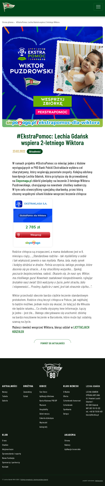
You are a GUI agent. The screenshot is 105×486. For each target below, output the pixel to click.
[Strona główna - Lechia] (8, 8)
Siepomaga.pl (24, 181)
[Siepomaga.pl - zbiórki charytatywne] (52, 222)
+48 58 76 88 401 (95, 411)
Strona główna (7, 22)
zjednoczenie (99, 480)
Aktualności (34, 151)
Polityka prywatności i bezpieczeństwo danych (34, 479)
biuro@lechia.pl (92, 414)
